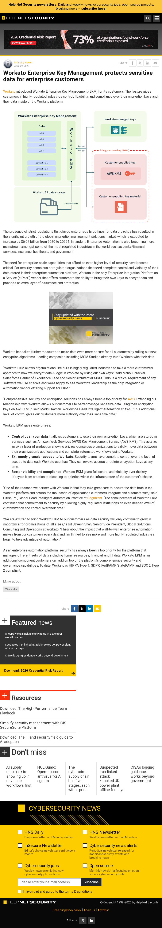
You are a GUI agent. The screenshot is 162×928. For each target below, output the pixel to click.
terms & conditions (78, 892)
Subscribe (91, 882)
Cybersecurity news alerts (113, 845)
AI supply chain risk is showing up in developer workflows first (18, 776)
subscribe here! (93, 9)
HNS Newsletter (104, 832)
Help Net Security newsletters (32, 5)
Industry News (23, 62)
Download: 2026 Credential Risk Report (33, 670)
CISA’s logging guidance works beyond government (36, 655)
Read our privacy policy (67, 910)
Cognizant (94, 498)
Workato (9, 91)
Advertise (103, 910)
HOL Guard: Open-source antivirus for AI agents (49, 774)
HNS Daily (33, 832)
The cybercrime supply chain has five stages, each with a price (79, 778)
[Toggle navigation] (156, 18)
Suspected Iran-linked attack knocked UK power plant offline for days (112, 778)
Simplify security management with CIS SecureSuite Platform (33, 725)
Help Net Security (147, 902)
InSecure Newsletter (43, 845)
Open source (101, 865)
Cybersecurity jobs (41, 865)
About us (89, 910)
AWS (131, 399)
